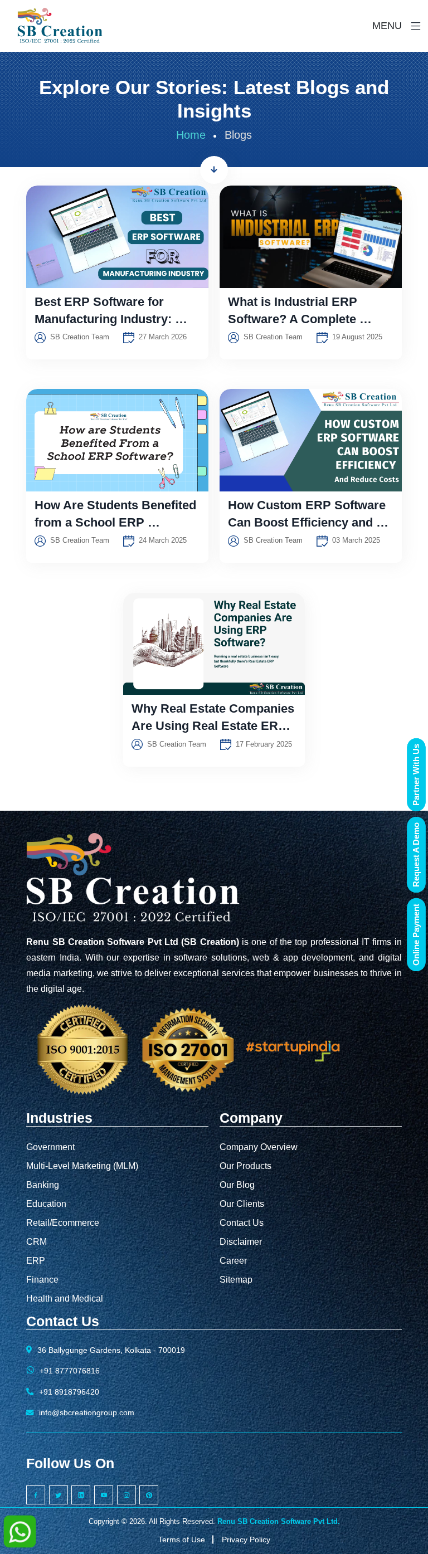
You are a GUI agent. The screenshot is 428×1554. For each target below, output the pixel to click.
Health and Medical (64, 1298)
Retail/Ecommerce (62, 1222)
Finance (42, 1279)
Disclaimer (241, 1241)
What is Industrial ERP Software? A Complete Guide (294, 319)
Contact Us (242, 1222)
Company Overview (259, 1147)
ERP (35, 1260)
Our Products (245, 1166)
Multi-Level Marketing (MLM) (82, 1166)
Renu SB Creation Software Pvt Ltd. (278, 1521)
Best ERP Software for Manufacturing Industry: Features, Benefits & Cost (108, 319)
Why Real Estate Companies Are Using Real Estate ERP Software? (214, 726)
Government (50, 1147)
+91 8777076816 (70, 1370)
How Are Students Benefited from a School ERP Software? (117, 522)
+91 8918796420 (69, 1391)
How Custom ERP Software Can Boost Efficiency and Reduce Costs (308, 522)
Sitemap (236, 1279)
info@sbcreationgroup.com (86, 1412)
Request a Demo (416, 854)
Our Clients (242, 1204)
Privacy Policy (246, 1539)
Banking (42, 1185)
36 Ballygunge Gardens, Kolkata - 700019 (111, 1350)
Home (191, 135)
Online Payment (416, 935)
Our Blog (237, 1185)
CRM (36, 1241)
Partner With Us (416, 775)
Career (233, 1260)
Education (46, 1204)
